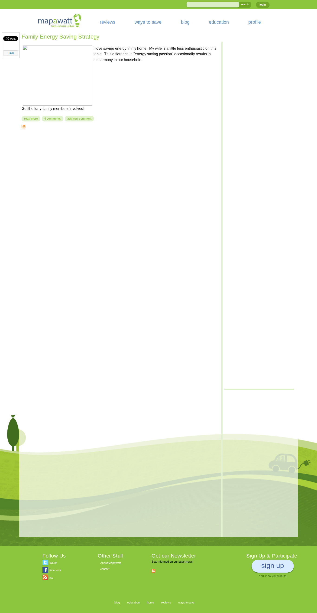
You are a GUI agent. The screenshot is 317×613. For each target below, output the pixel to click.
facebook (55, 570)
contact (104, 569)
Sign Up (272, 565)
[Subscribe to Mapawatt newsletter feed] (153, 570)
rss (51, 577)
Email (11, 53)
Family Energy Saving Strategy (61, 36)
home (150, 602)
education (219, 22)
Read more (32, 118)
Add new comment (79, 118)
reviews (107, 22)
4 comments (52, 118)
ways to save (148, 22)
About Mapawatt (110, 563)
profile (254, 22)
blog (185, 22)
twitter (53, 562)
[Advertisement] (119, 165)
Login (262, 4)
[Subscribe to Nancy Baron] (23, 126)
